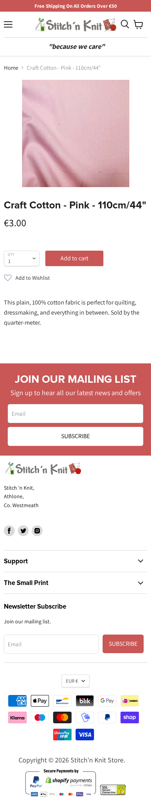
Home (11, 67)
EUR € (72, 681)
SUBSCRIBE (75, 436)
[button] (75, 278)
